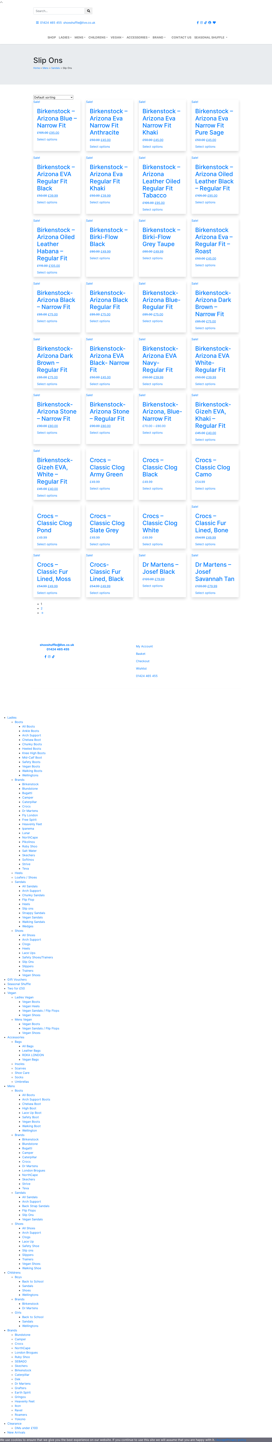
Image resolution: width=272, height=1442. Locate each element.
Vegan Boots (31, 766)
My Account (144, 646)
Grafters (20, 1388)
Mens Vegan (23, 1019)
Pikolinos (28, 842)
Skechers (28, 855)
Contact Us (181, 37)
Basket (140, 654)
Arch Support (31, 735)
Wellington (29, 1130)
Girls (18, 1312)
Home (36, 68)
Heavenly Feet (32, 824)
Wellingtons (30, 775)
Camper (27, 797)
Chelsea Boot (31, 740)
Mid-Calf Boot (32, 757)
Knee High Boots (34, 753)
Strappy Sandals (33, 913)
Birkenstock (30, 784)
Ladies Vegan (24, 997)
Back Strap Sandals (35, 1206)
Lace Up (28, 1241)
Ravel (18, 1410)
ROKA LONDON (33, 1055)
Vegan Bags (30, 1059)
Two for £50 (16, 988)
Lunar (26, 833)
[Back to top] (1, 2)
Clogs (26, 944)
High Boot (29, 1108)
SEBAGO (21, 1361)
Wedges (27, 926)
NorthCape (30, 837)
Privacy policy (236, 1440)
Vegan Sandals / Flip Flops (40, 1010)
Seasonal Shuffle (209, 37)
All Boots (28, 726)
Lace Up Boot (31, 1113)
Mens (79, 37)
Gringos (20, 1397)
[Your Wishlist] (214, 22)
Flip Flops (29, 1210)
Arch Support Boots (36, 1099)
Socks (19, 1077)
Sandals (55, 68)
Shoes (19, 930)
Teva (25, 868)
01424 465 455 (51, 22)
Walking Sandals (33, 922)
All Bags (27, 1046)
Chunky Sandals (33, 895)
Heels (19, 873)
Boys (18, 1277)
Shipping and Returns (95, 694)
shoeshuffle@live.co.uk (79, 22)
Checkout (143, 661)
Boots (19, 722)
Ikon (18, 1406)
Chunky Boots (32, 744)
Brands (19, 779)
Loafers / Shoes (26, 877)
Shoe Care (22, 1073)
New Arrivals (16, 1432)
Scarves (20, 1068)
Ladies (64, 37)
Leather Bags (31, 1050)
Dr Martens (30, 811)
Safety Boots (31, 762)
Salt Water (29, 851)
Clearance (14, 1423)
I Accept (220, 1440)
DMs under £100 (26, 1428)
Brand (158, 37)
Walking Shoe (31, 1268)
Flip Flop (28, 899)
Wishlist (141, 668)
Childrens (96, 37)
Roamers (21, 1414)
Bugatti (27, 793)
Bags (18, 1041)
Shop (52, 37)
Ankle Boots (30, 731)
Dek (17, 1379)
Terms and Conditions (151, 694)
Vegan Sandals (32, 917)
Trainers (27, 970)
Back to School (32, 1281)
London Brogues (33, 1170)
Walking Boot (31, 1126)
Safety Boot (30, 1117)
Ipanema (28, 828)
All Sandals (30, 886)
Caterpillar (29, 802)
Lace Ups (28, 953)
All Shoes (28, 935)
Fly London (30, 815)
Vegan (116, 37)
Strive (26, 864)
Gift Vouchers (17, 979)
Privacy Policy (123, 694)
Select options (47, 139)
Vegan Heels (31, 1006)
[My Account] (209, 22)
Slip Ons (28, 962)
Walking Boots (32, 771)
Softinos (28, 859)
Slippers (27, 966)
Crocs (26, 806)
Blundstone (30, 788)
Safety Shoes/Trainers (37, 957)
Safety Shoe (30, 1246)
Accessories (137, 37)
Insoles (19, 1064)
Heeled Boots (31, 748)
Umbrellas (22, 1081)
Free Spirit (29, 819)
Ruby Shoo (29, 846)
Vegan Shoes (31, 975)
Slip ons (27, 908)
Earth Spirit (23, 1392)
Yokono (20, 1419)
